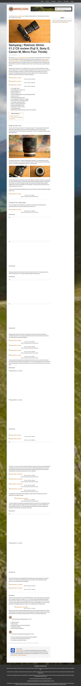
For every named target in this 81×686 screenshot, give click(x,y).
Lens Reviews (16, 642)
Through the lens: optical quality (16, 117)
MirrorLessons (19, 9)
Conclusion (12, 118)
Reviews (21, 642)
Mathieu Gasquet (19, 650)
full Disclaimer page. (44, 678)
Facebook (24, 655)
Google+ (15, 655)
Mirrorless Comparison (58, 22)
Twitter (19, 655)
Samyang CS (25, 642)
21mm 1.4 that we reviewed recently (22, 57)
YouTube (66, 22)
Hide (20, 113)
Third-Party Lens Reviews (33, 642)
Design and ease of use (14, 115)
